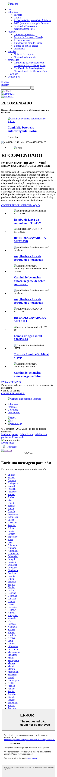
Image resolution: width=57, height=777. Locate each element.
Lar (9, 9)
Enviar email (7, 442)
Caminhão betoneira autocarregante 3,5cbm (23, 129)
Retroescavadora (22, 40)
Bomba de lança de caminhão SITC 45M (27, 221)
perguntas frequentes (24, 29)
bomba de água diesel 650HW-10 (28, 337)
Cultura (17, 17)
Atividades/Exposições (25, 26)
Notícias (12, 51)
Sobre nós (13, 12)
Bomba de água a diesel (26, 45)
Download (13, 74)
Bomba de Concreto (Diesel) (28, 37)
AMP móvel (41, 434)
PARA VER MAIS (11, 382)
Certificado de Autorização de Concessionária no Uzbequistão (29, 64)
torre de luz (19, 48)
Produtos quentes (9, 434)
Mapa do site (26, 434)
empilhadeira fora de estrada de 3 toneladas (28, 301)
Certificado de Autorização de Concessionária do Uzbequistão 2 (30, 69)
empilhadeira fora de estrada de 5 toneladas (28, 258)
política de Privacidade (12, 437)
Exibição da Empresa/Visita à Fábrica (32, 20)
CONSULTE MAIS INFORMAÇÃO (20, 205)
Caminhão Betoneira (24, 34)
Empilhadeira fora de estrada (28, 43)
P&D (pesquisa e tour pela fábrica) (31, 23)
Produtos (12, 31)
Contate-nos (14, 76)
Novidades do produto (25, 57)
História (18, 14)
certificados (13, 59)
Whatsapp (12, 446)
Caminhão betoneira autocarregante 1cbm (27, 374)
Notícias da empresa (24, 54)
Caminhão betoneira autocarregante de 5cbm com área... (29, 281)
